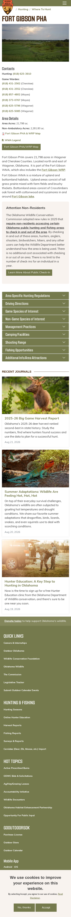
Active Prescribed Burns (16, 768)
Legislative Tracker (14, 683)
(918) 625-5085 (11, 111)
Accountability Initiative (16, 792)
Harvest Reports (12, 725)
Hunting (23, 9)
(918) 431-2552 (11, 89)
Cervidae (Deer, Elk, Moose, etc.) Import (25, 749)
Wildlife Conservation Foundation (22, 659)
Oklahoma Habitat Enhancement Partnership (28, 808)
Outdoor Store (22, 843)
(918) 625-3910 (22, 74)
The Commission (12, 675)
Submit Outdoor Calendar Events (21, 690)
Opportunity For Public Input (19, 816)
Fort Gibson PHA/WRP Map (21, 147)
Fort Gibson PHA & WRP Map (22, 134)
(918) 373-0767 (11, 100)
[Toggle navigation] (64, 3)
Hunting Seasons (13, 710)
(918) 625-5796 (11, 106)
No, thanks (24, 907)
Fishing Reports (12, 733)
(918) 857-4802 (11, 95)
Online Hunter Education (17, 718)
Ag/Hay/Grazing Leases (16, 784)
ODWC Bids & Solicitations (18, 776)
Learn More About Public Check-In (29, 272)
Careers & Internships (15, 643)
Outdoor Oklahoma (14, 651)
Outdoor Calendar (24, 850)
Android (8, 867)
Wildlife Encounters (14, 800)
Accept (46, 907)
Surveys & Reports (14, 741)
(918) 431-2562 (11, 84)
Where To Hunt (41, 9)
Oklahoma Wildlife (14, 667)
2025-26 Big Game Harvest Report (32, 418)
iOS (16, 867)
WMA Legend (12, 140)
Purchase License (24, 835)
